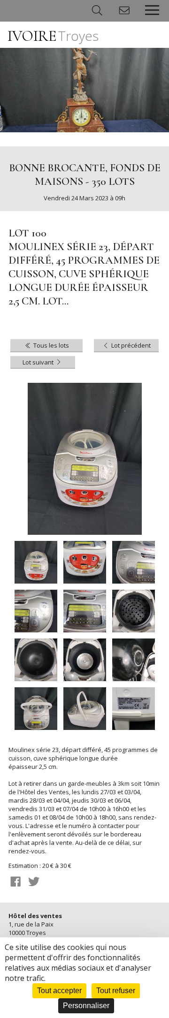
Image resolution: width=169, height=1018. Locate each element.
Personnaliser (86, 1006)
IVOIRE (53, 36)
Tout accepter (59, 991)
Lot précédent (130, 345)
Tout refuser (115, 991)
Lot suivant (39, 362)
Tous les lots (50, 345)
